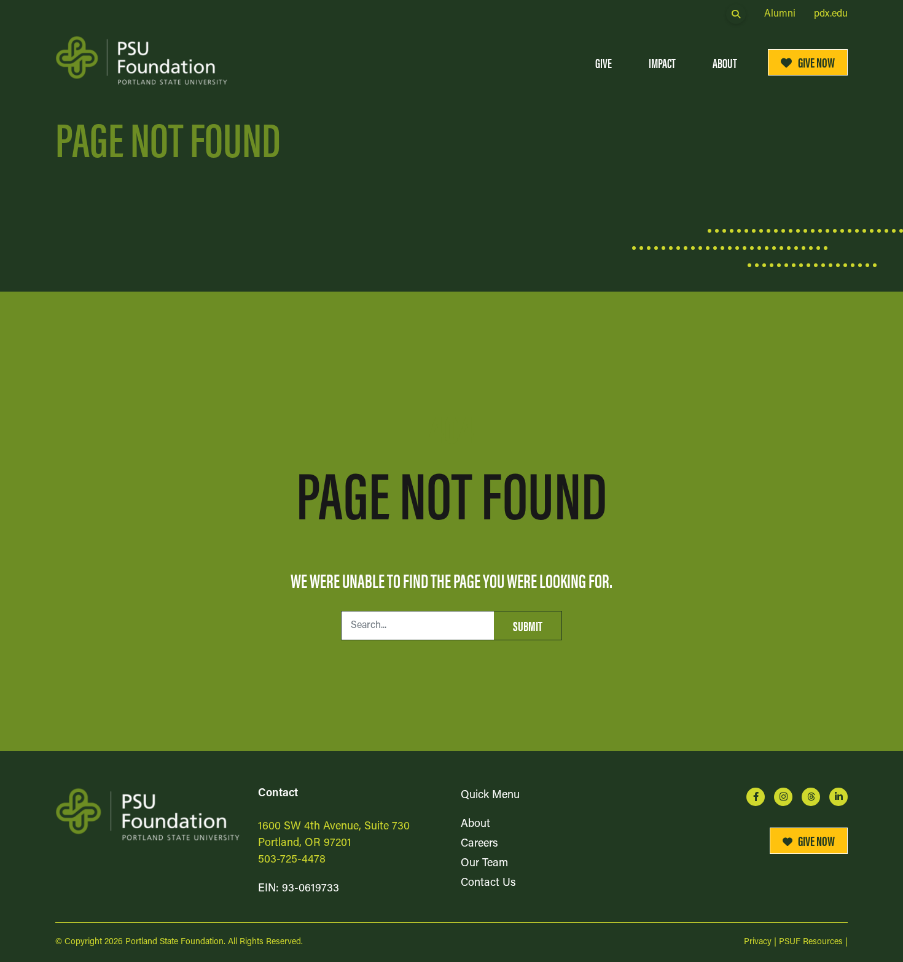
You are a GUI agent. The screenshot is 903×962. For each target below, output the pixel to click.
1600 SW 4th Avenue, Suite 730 (334, 826)
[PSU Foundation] (147, 814)
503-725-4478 (292, 860)
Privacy (758, 942)
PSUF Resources (811, 942)
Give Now (816, 61)
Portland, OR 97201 (304, 843)
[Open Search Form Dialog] (736, 14)
